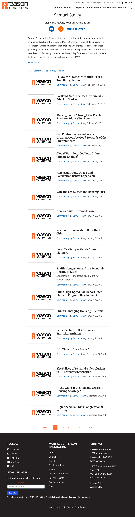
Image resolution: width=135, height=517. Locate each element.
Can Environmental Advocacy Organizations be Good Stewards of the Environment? (82, 138)
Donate (122, 7)
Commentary (63, 84)
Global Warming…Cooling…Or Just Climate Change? (78, 155)
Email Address (15, 483)
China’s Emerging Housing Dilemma (80, 311)
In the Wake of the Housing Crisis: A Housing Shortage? (80, 389)
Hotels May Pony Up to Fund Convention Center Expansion (76, 174)
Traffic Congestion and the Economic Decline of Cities (80, 270)
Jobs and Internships (59, 473)
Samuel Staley (79, 84)
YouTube (15, 462)
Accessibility (96, 486)
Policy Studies (57, 70)
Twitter (13, 453)
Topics (79, 7)
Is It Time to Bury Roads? (73, 349)
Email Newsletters (57, 465)
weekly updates (19, 478)
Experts (68, 7)
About (57, 7)
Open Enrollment (108, 3)
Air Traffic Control (79, 3)
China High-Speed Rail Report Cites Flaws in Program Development (79, 293)
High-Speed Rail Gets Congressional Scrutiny (80, 408)
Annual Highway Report (93, 3)
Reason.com (109, 7)
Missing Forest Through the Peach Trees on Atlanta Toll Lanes (79, 116)
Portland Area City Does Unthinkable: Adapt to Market (81, 97)
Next (89, 427)
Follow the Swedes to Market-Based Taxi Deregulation (79, 78)
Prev (45, 427)
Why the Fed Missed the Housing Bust (81, 192)
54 (83, 427)
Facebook (15, 449)
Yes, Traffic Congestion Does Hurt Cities (78, 231)
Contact (52, 456)
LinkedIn (14, 457)
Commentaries (41, 70)
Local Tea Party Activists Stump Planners (77, 251)
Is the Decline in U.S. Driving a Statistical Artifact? (76, 332)
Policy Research (56, 477)
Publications (92, 7)
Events (118, 3)
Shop (51, 486)
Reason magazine (57, 482)
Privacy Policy (97, 483)
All (30, 70)
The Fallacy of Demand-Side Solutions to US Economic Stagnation (81, 370)
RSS (12, 466)
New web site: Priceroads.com (76, 211)
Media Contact (76, 29)
